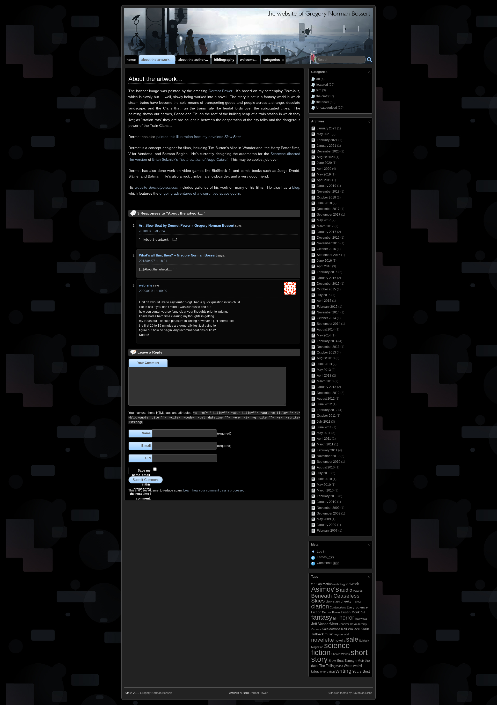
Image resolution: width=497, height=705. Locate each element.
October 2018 (326, 197)
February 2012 (327, 410)
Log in (321, 551)
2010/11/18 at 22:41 (153, 231)
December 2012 (328, 393)
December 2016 (328, 237)
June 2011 (324, 427)
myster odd (341, 634)
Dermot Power (220, 91)
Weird (348, 666)
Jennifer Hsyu (348, 624)
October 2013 (326, 352)
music (329, 634)
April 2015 (324, 301)
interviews (361, 618)
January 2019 (326, 186)
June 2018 (324, 203)
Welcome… (249, 60)
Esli (363, 612)
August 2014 (326, 329)
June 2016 (324, 260)
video (339, 665)
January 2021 (326, 146)
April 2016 (324, 266)
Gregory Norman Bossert (156, 692)
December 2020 (328, 151)
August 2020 (326, 157)
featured (322, 84)
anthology (339, 584)
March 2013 (325, 381)
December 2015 (328, 283)
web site (145, 285)
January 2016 (326, 278)
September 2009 (328, 513)
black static (333, 601)
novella (340, 640)
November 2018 (328, 191)
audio (346, 590)
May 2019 (324, 174)
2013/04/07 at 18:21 (153, 261)
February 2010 (327, 496)
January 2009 (326, 525)
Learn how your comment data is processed (214, 490)
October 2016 (326, 249)
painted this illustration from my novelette (198, 137)
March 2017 (325, 226)
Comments (328, 563)
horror (346, 617)
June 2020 (324, 163)
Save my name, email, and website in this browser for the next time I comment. (140, 472)
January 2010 (326, 502)
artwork (352, 584)
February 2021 (327, 140)
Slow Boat (336, 661)
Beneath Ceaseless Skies (335, 598)
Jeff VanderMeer (324, 624)
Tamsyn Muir (354, 661)
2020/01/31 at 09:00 (153, 291)
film (318, 90)
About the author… (193, 60)
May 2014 (324, 335)
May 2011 (324, 433)
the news (322, 102)
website (142, 187)
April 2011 (324, 438)
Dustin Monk (350, 612)
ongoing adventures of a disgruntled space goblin (199, 193)
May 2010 (324, 485)
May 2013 (324, 370)
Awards (358, 590)
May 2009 (324, 519)
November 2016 (328, 243)
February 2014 (327, 341)
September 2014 (328, 324)
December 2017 (328, 209)
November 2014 (328, 312)
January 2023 (326, 128)
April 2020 (324, 169)
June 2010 (324, 479)
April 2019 (324, 180)
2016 (314, 584)
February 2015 (327, 307)
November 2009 (328, 508)
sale (352, 639)
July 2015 (324, 295)
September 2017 (328, 214)
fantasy (321, 617)
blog (295, 187)
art (318, 79)
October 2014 (326, 318)
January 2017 (326, 232)
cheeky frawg (351, 601)
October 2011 (326, 415)
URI (148, 458)
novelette (322, 640)
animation (325, 584)
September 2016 (328, 255)
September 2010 (328, 462)
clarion (320, 606)
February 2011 (327, 450)
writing (343, 671)
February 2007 (327, 530)
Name (146, 433)
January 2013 (326, 387)
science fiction (330, 648)
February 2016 (327, 272)
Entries (325, 557)
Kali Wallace (350, 629)
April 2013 (324, 375)
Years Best (361, 671)
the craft (321, 96)
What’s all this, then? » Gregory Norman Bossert (178, 255)
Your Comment (148, 363)
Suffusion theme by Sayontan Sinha (350, 692)
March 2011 (325, 444)
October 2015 (326, 289)
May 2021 (324, 134)
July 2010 (324, 473)
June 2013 (324, 364)
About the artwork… (157, 60)
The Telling (327, 666)
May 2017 (324, 220)
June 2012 (324, 404)
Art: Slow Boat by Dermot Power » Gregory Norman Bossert (186, 225)
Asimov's (325, 589)
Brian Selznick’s (165, 159)
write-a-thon (327, 671)
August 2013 (326, 358)
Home (131, 60)
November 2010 (328, 456)
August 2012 (326, 398)
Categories (271, 60)
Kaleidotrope (331, 629)
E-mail (146, 445)
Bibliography (224, 60)
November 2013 (328, 347)
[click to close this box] (369, 72)
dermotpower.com (163, 187)
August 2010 (326, 467)
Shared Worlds (340, 654)
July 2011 (323, 421)
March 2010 (325, 490)
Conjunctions (338, 607)
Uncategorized (326, 107)
